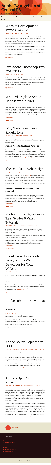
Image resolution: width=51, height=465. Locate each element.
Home (2, 16)
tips (26, 225)
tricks (28, 225)
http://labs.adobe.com (10, 313)
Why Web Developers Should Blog (9, 449)
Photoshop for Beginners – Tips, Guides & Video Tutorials (24, 218)
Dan (31, 135)
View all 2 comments (10, 370)
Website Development (17, 16)
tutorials (32, 225)
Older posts (12, 428)
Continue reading (10, 57)
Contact (10, 19)
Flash (42, 16)
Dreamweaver (28, 16)
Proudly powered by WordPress (25, 460)
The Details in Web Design (24, 169)
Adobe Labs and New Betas (25, 301)
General (8, 16)
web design (28, 175)
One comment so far (10, 248)
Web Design (35, 16)
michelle (37, 225)
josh (27, 33)
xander (20, 271)
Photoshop (3, 19)
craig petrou (41, 303)
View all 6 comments (10, 292)
